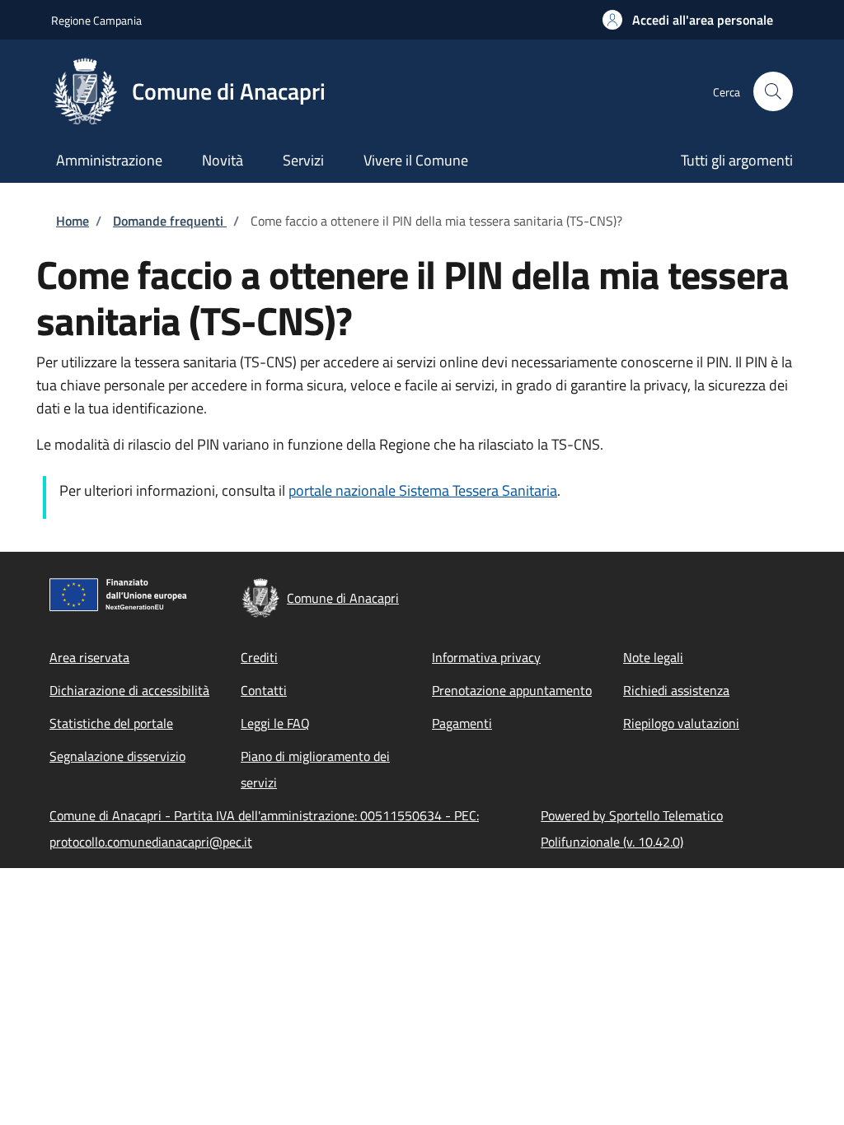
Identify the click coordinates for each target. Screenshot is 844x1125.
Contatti (264, 690)
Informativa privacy (486, 657)
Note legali (653, 657)
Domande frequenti (170, 221)
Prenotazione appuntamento (512, 690)
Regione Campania (96, 20)
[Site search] (773, 91)
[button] (688, 20)
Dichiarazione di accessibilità (129, 690)
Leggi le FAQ (275, 723)
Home (72, 221)
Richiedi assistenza (676, 690)
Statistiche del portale (111, 723)
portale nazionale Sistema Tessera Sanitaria (422, 490)
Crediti (259, 657)
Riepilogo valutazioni (681, 723)
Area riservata (89, 657)
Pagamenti (462, 723)
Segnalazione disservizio (117, 756)
